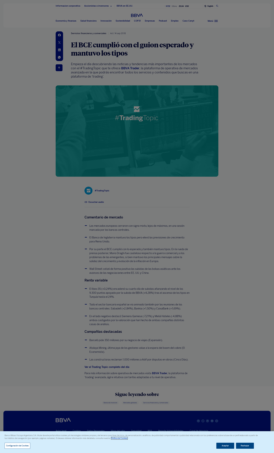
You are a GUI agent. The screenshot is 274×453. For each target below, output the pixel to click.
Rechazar (245, 446)
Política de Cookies (119, 438)
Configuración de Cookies (17, 446)
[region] (137, 442)
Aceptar (225, 446)
